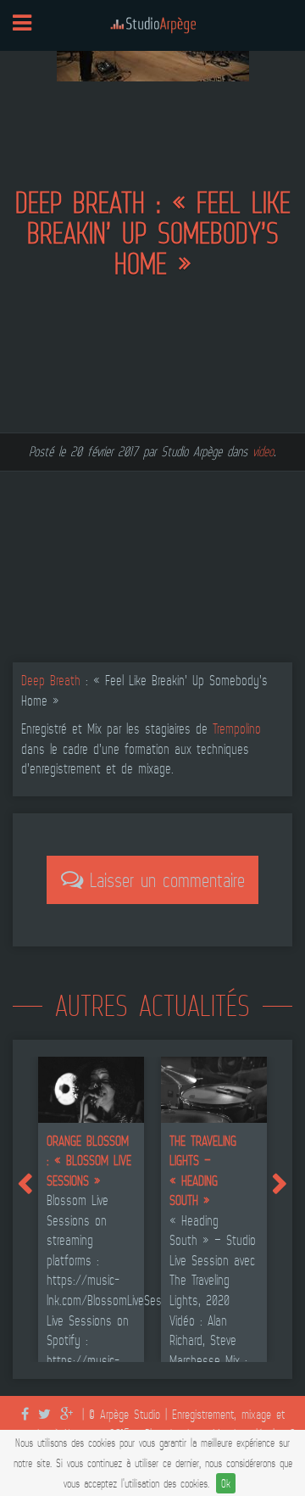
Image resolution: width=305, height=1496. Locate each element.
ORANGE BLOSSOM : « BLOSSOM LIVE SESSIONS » (89, 1160)
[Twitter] (49, 1414)
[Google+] (71, 1414)
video (263, 451)
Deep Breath (50, 680)
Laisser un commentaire (164, 880)
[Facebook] (29, 1414)
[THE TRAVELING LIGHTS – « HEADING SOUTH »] (214, 1088)
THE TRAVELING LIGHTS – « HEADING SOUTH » (202, 1170)
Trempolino (237, 728)
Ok (225, 1483)
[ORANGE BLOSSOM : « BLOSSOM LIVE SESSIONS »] (91, 1088)
